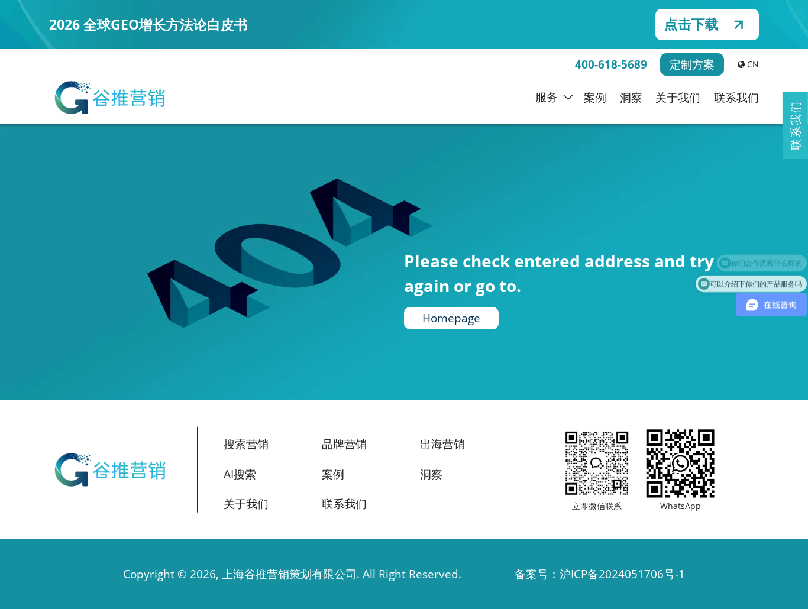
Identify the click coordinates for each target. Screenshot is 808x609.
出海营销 (442, 444)
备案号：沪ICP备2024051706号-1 (600, 574)
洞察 (631, 97)
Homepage (451, 318)
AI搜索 (240, 474)
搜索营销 (246, 444)
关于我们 (677, 97)
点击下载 (691, 24)
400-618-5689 (611, 64)
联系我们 (736, 97)
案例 (595, 97)
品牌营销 (344, 444)
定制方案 (692, 64)
